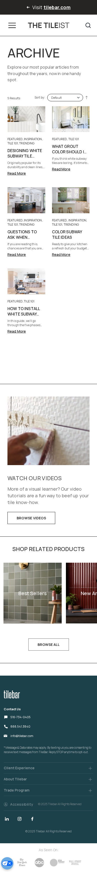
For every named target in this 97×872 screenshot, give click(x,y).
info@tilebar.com (21, 736)
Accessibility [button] (21, 804)
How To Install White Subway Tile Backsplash (24, 314)
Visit (50, 7)
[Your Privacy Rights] (7, 863)
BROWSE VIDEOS (31, 518)
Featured (15, 139)
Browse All (49, 644)
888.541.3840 (20, 726)
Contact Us (12, 709)
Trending (26, 143)
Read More (16, 173)
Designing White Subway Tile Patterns (24, 156)
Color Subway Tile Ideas (67, 234)
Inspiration (33, 139)
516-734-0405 (20, 717)
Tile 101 (12, 143)
